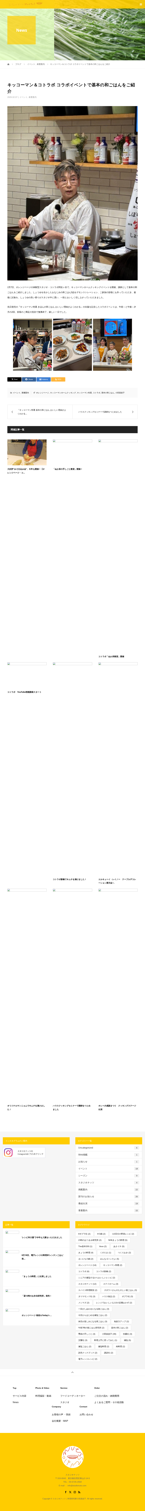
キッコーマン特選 (84, 393)
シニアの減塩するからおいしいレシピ (96, 1277)
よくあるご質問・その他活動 (109, 1402)
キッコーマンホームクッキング (63, 393)
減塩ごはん (84, 1346)
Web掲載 (107, 1154)
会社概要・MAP (60, 1421)
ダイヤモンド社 (86, 1296)
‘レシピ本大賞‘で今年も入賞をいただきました (42, 1237)
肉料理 (120, 1346)
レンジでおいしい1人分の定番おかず (114, 1303)
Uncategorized (107, 1148)
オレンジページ (42, 393)
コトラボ (96, 393)
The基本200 (85, 1246)
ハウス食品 (108, 1296)
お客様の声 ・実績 (61, 1414)
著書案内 (33, 97)
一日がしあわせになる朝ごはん (93, 1309)
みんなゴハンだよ (109, 1259)
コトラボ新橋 (103, 1271)
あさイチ (118, 1246)
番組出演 (108, 1203)
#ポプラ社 (84, 1234)
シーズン (107, 1175)
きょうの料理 (85, 1252)
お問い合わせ (86, 1414)
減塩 (127, 1340)
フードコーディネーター (72, 1396)
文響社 (82, 1340)
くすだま (105, 1252)
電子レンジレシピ (87, 1359)
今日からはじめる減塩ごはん (92, 1315)
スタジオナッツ (107, 1182)
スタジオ (64, 1402)
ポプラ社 (127, 1296)
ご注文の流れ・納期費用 (106, 1396)
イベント (23, 97)
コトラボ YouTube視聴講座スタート (24, 692)
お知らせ (107, 1161)
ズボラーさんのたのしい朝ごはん (120, 1290)
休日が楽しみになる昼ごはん (92, 1321)
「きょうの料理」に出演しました (36, 1276)
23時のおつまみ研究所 (90, 1240)
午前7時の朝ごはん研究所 (91, 1328)
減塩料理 (103, 1346)
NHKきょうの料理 (117, 1240)
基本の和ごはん (107, 393)
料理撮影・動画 (43, 1396)
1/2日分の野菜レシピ (123, 1234)
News (16, 1402)
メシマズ (83, 1303)
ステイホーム (110, 1284)
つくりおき (124, 1252)
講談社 (108, 1353)
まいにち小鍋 (85, 1259)
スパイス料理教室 (87, 1290)
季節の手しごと (86, 1334)
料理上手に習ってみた (105, 1340)
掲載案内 (108, 1189)
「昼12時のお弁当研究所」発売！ (37, 1295)
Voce (103, 1246)
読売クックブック (87, 1353)
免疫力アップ (121, 1321)
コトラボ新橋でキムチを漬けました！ (70, 879)
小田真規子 (120, 393)
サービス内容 (19, 1396)
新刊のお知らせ (108, 1196)
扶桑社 (127, 1334)
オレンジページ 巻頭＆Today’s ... (37, 1315)
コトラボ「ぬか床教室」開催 (111, 656)
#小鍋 (101, 1234)
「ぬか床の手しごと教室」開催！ (68, 469)
